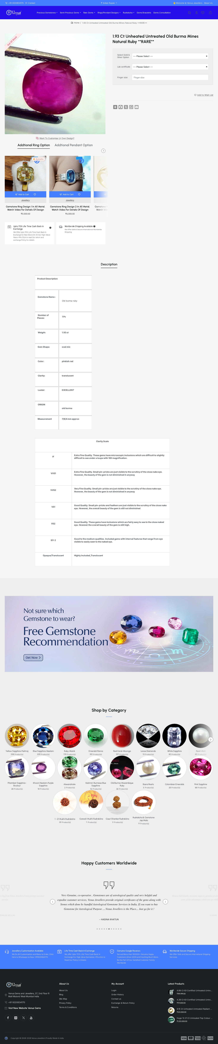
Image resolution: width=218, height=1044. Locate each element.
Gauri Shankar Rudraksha (117, 819)
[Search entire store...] (189, 13)
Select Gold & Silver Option (123, 56)
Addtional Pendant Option (74, 145)
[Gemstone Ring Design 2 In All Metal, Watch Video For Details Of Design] (70, 176)
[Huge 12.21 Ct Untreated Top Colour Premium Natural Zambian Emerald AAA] (171, 1019)
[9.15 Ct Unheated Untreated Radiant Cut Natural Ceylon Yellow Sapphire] (171, 1010)
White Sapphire (174, 751)
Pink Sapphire (200, 784)
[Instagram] (15, 1017)
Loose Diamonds (148, 751)
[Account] (197, 13)
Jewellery (25, 200)
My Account (117, 983)
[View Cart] (210, 13)
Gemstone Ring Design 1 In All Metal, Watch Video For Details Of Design (25, 208)
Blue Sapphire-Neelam (43, 751)
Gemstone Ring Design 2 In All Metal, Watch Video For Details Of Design (70, 208)
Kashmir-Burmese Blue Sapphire (96, 784)
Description (109, 264)
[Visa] (184, 1038)
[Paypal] (210, 1038)
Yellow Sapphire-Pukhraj (17, 751)
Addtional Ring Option (33, 145)
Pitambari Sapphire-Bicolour (17, 784)
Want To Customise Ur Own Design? (56, 138)
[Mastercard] (191, 1038)
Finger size (122, 77)
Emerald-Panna (96, 751)
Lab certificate (123, 67)
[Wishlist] (203, 13)
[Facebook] (8, 1017)
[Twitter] (23, 1017)
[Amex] (198, 1038)
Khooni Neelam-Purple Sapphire (43, 784)
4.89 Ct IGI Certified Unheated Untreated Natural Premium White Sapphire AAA (195, 990)
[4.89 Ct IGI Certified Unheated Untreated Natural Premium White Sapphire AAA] (171, 992)
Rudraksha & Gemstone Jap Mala (144, 818)
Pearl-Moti (201, 751)
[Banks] (204, 1038)
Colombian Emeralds (174, 784)
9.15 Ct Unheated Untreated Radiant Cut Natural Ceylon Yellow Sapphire (195, 1009)
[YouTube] (31, 1017)
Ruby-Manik (69, 751)
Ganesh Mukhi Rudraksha (91, 819)
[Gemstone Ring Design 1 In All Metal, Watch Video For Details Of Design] (25, 176)
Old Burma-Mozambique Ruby (122, 784)
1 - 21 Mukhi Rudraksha (65, 819)
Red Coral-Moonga (122, 751)
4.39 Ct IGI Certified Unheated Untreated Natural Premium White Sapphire (195, 999)
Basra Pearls (148, 784)
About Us (64, 983)
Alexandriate (69, 784)
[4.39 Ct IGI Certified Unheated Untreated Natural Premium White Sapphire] (171, 1001)
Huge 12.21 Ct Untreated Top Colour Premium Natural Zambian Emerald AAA (195, 1018)
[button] (22, 194)
